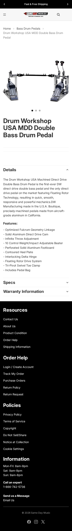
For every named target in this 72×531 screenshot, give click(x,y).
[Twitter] (43, 521)
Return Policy (11, 387)
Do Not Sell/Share (14, 435)
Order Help (10, 339)
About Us (9, 326)
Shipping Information (16, 346)
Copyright (9, 428)
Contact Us (10, 319)
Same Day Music (40, 512)
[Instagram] (36, 521)
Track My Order (13, 373)
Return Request (13, 394)
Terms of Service (14, 421)
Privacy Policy (12, 414)
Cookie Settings (13, 448)
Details (9, 169)
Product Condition (15, 333)
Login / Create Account (18, 366)
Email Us (8, 500)
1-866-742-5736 (14, 486)
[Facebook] (29, 521)
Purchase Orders (14, 380)
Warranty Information (23, 291)
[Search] (58, 14)
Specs (9, 282)
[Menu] (4, 14)
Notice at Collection (16, 441)
